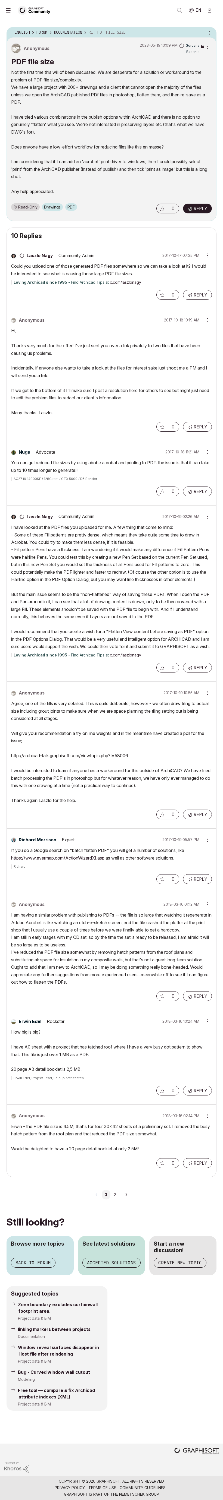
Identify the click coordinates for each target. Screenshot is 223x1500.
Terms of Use (102, 1487)
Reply (200, 208)
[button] (162, 208)
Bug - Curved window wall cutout (54, 1372)
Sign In (212, 10)
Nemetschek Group (139, 1494)
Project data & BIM (34, 1318)
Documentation (31, 1336)
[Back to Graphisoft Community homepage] (36, 10)
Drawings (52, 207)
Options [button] (208, 32)
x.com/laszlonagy (125, 282)
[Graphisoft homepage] (196, 1451)
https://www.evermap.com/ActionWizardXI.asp (57, 858)
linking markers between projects (54, 1329)
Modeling (26, 1379)
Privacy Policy (70, 1487)
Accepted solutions (111, 1262)
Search (179, 10)
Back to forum (33, 1262)
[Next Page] (126, 1194)
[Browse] (11, 10)
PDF (71, 207)
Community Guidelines (143, 1487)
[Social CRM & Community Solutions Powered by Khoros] (16, 1467)
